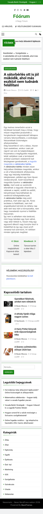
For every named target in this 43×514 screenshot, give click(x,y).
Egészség (9, 450)
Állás (7, 440)
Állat (7, 445)
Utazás (7, 489)
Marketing (9, 469)
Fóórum (21, 16)
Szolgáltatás (10, 69)
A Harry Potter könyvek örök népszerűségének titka (25, 332)
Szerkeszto (20, 321)
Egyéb (7, 455)
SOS (6, 474)
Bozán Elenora (11, 90)
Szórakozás (9, 484)
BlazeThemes (26, 505)
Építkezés (9, 460)
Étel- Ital (8, 465)
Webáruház (9, 494)
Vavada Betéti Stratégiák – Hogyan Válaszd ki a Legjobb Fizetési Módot (21, 2)
